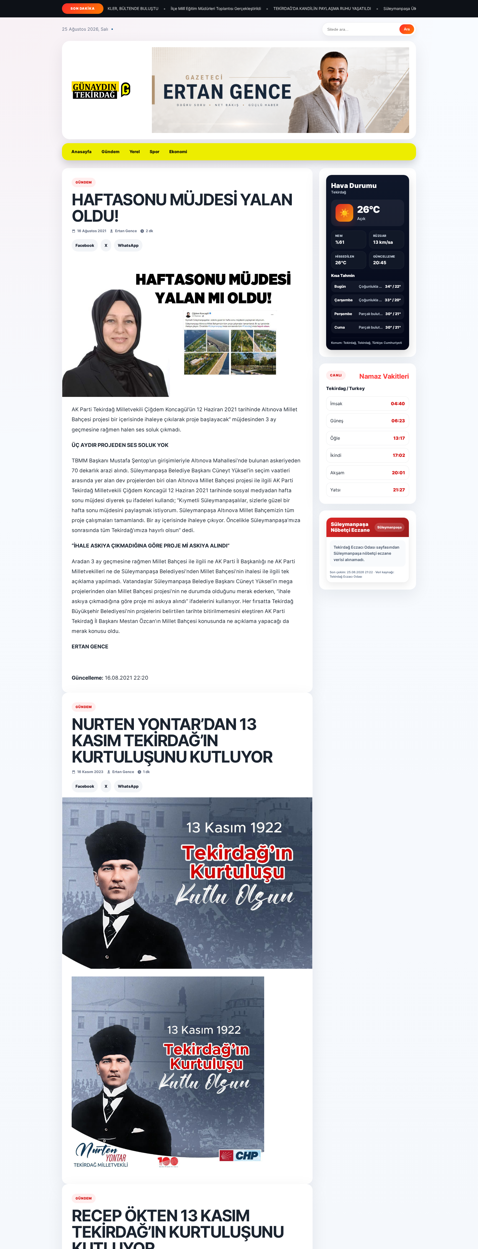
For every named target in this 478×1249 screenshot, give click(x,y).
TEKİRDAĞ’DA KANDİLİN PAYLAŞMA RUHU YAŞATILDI (215, 8)
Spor (154, 151)
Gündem (110, 151)
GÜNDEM (84, 182)
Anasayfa (81, 151)
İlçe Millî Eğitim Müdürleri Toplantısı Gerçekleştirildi (109, 8)
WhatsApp (128, 245)
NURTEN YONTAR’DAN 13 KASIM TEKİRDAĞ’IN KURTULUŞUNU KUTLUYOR (172, 740)
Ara (407, 29)
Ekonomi (178, 151)
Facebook (85, 245)
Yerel (134, 151)
